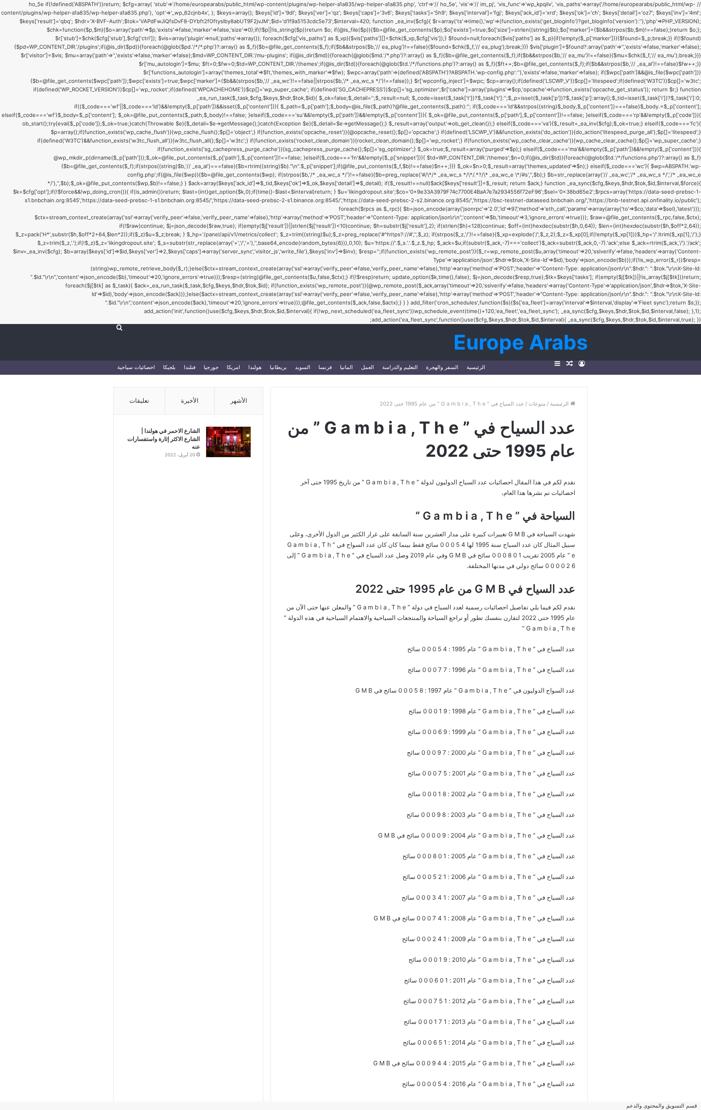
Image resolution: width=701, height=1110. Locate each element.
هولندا (255, 367)
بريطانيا (278, 367)
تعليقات (139, 400)
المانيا (346, 367)
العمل (367, 367)
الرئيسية (476, 367)
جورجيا (211, 367)
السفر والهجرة (442, 367)
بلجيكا (169, 367)
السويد (302, 367)
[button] (663, 1105)
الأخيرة (189, 400)
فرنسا (325, 367)
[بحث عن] (119, 327)
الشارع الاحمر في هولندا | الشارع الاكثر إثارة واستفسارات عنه (163, 438)
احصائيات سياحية (136, 367)
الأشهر (238, 400)
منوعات (537, 403)
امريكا (233, 367)
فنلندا (190, 367)
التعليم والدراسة (400, 367)
